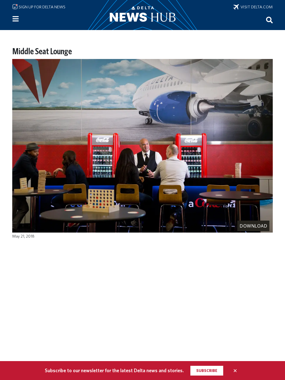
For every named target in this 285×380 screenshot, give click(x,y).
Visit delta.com (256, 6)
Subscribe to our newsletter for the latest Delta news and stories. (114, 370)
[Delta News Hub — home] (142, 15)
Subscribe (206, 370)
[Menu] (15, 19)
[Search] (269, 19)
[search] (269, 19)
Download (253, 226)
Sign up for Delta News (41, 6)
